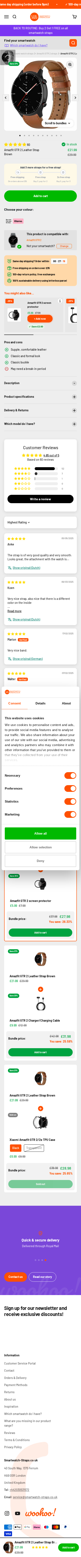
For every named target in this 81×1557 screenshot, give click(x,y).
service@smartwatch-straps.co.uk (35, 1497)
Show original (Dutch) (26, 567)
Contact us (16, 1277)
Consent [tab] (14, 703)
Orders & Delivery (15, 1378)
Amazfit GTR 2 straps (47, 53)
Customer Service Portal (20, 1363)
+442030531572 (19, 1490)
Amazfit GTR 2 (34, 240)
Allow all (40, 833)
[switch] (70, 788)
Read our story (42, 1277)
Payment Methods (15, 1385)
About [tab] (66, 703)
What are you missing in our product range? (27, 1423)
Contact (9, 1370)
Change (64, 246)
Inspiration (11, 1406)
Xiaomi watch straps (23, 53)
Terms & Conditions (17, 1440)
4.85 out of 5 (51, 455)
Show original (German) (28, 659)
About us (10, 1399)
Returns (9, 1392)
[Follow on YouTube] (17, 1513)
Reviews (9, 1433)
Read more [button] (14, 611)
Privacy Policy (13, 1447)
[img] (16, 538)
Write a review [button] (40, 499)
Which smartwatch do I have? (29, 45)
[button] (15, 144)
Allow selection (40, 847)
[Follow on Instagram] (7, 1513)
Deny (40, 861)
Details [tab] (41, 703)
